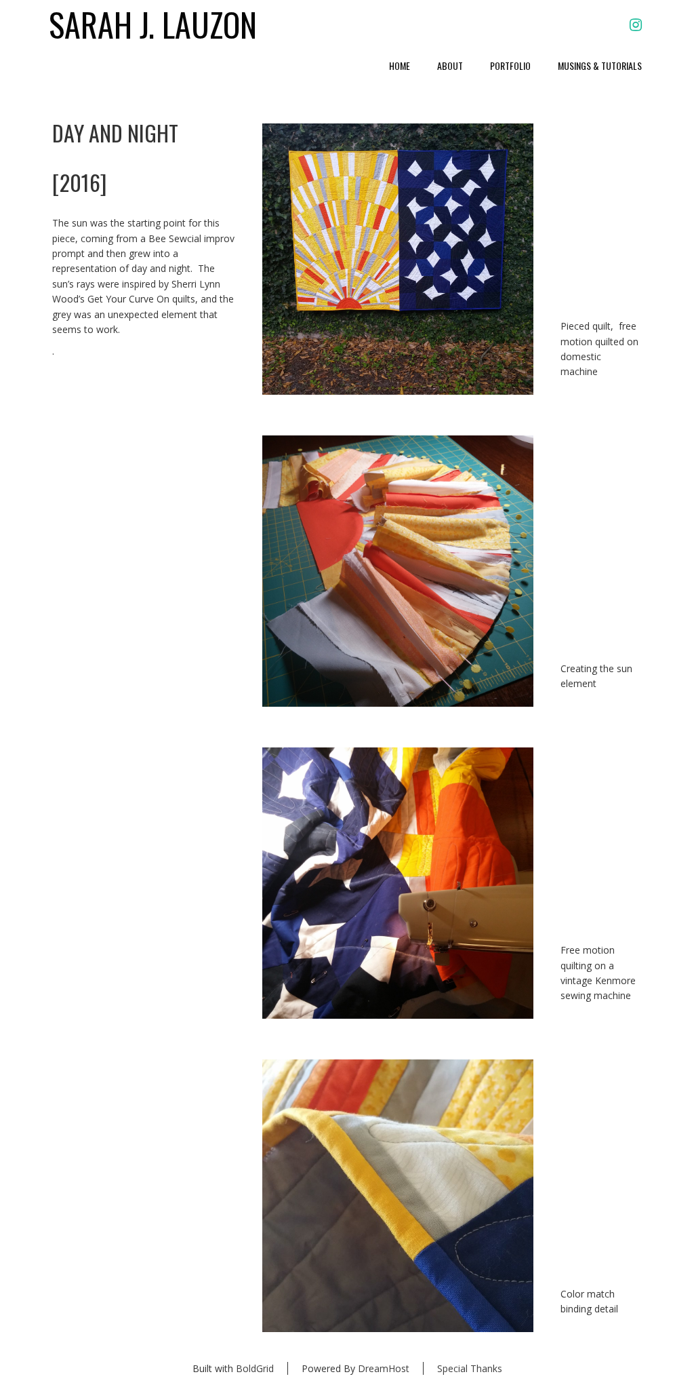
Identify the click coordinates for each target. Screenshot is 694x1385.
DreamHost (383, 1368)
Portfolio (510, 65)
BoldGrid (255, 1368)
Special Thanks (469, 1368)
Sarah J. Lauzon (153, 25)
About (450, 65)
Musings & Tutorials (600, 65)
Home (399, 65)
